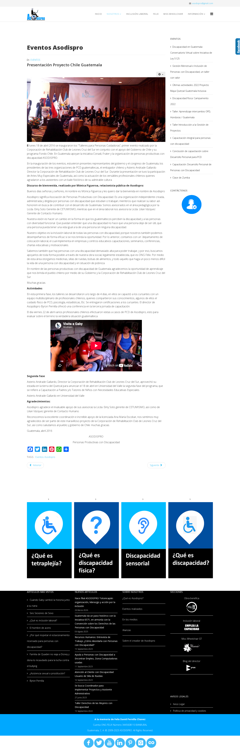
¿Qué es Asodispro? (132, 598)
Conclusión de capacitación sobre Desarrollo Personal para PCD (189, 154)
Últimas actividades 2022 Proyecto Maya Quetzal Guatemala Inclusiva (189, 87)
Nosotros (113, 14)
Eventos (35, 59)
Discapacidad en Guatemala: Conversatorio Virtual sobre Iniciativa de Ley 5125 (191, 52)
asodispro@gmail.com (202, 3)
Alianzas (126, 630)
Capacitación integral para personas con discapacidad (190, 140)
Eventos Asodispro (45, 457)
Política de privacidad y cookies (189, 710)
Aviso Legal (178, 704)
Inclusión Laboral (137, 14)
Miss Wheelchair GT (192, 638)
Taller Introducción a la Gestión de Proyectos (189, 127)
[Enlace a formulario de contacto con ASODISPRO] (191, 204)
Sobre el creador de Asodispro (138, 640)
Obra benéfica (191, 598)
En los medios (129, 619)
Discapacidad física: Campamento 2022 (189, 101)
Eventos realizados (132, 608)
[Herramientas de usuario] (160, 74)
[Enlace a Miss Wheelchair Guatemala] (191, 647)
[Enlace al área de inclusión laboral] (191, 627)
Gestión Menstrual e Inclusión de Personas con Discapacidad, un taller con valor (189, 71)
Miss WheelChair (173, 14)
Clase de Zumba (181, 177)
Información (195, 14)
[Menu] (211, 14)
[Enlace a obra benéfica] (191, 607)
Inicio (98, 14)
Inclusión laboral (191, 620)
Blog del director (191, 661)
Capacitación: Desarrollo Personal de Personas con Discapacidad (190, 167)
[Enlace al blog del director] (191, 668)
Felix (156, 14)
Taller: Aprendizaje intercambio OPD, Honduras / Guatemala (190, 114)
